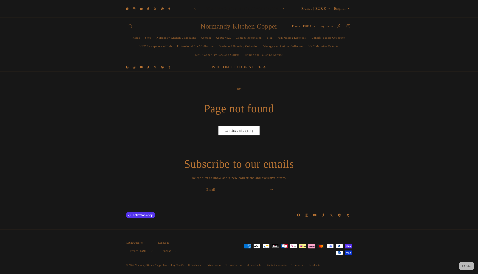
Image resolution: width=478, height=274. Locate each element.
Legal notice (315, 265)
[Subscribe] (271, 190)
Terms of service (234, 265)
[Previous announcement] (195, 9)
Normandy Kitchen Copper (149, 265)
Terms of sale (298, 265)
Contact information (277, 265)
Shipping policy (255, 265)
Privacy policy (214, 265)
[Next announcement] (283, 9)
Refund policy (195, 265)
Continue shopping (239, 130)
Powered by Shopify (173, 265)
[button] (130, 26)
